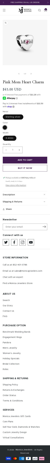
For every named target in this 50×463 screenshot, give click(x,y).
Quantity (7, 144)
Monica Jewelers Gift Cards (17, 416)
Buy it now (25, 168)
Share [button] (9, 209)
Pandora (7, 343)
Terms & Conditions (13, 401)
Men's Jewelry (10, 348)
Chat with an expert (13, 277)
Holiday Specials (11, 359)
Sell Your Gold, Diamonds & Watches (21, 427)
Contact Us (8, 311)
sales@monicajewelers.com (28, 271)
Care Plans (8, 422)
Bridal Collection (11, 364)
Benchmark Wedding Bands (16, 332)
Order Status (9, 395)
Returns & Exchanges (13, 390)
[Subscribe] (44, 227)
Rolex (5, 369)
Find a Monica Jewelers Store (18, 283)
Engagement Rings (12, 337)
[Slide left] (19, 74)
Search (6, 300)
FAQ (5, 316)
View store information (16, 185)
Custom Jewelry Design (15, 432)
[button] (4, 10)
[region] (25, 2)
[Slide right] (31, 74)
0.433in (9, 138)
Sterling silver (13, 117)
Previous (3, 2)
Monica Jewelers (24, 450)
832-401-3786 (20, 265)
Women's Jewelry (12, 353)
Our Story (8, 306)
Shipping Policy (10, 385)
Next (48, 2)
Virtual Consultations (13, 438)
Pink (5, 127)
